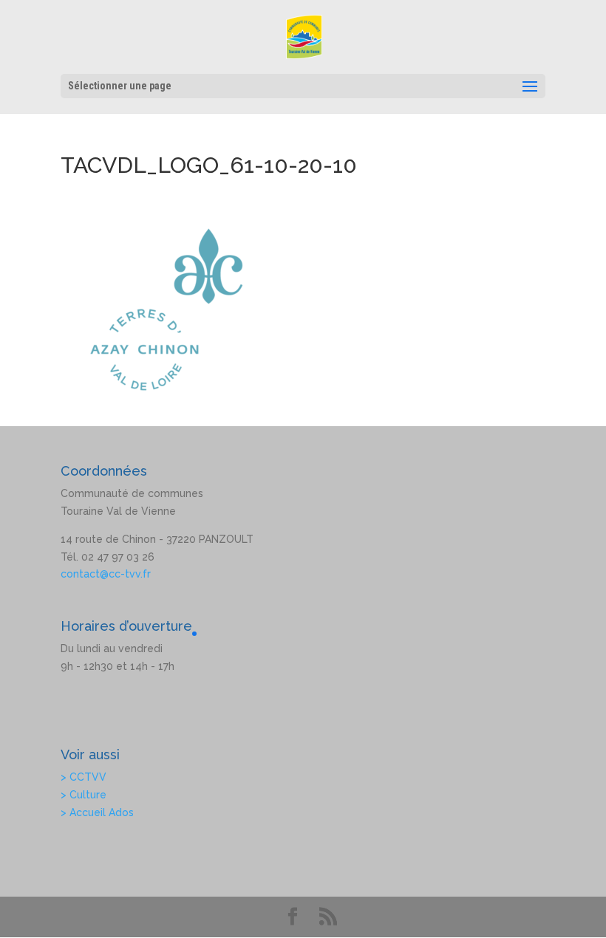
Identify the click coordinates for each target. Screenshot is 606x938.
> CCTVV (83, 777)
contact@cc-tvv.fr (106, 574)
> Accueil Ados (97, 812)
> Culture (83, 795)
